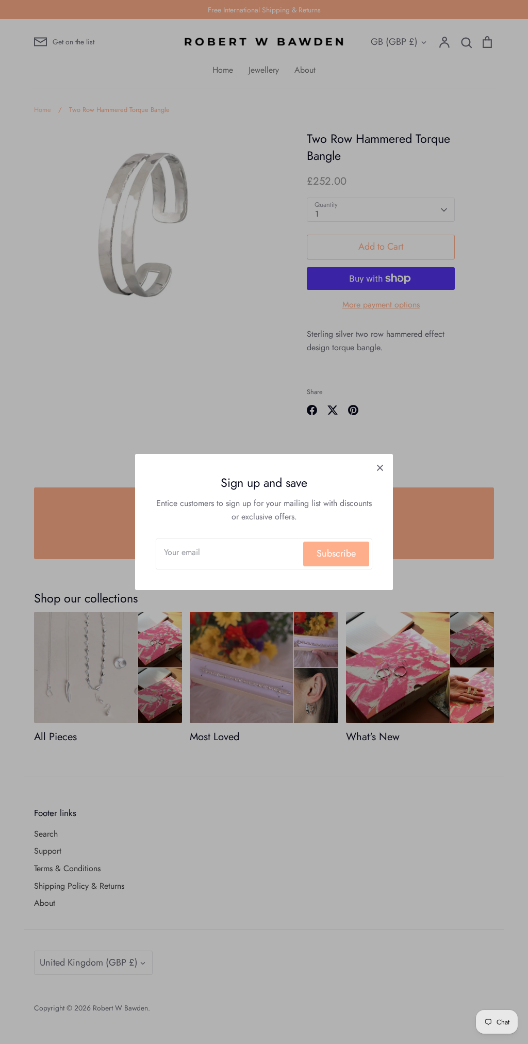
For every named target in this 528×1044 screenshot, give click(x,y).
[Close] (380, 466)
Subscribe (336, 553)
